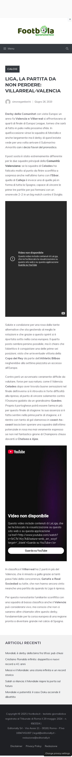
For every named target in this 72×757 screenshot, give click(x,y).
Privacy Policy (33, 746)
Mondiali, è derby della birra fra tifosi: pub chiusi (34, 653)
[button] (67, 48)
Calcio (12, 69)
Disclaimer (16, 746)
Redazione (51, 746)
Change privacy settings (57, 753)
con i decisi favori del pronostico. (37, 147)
